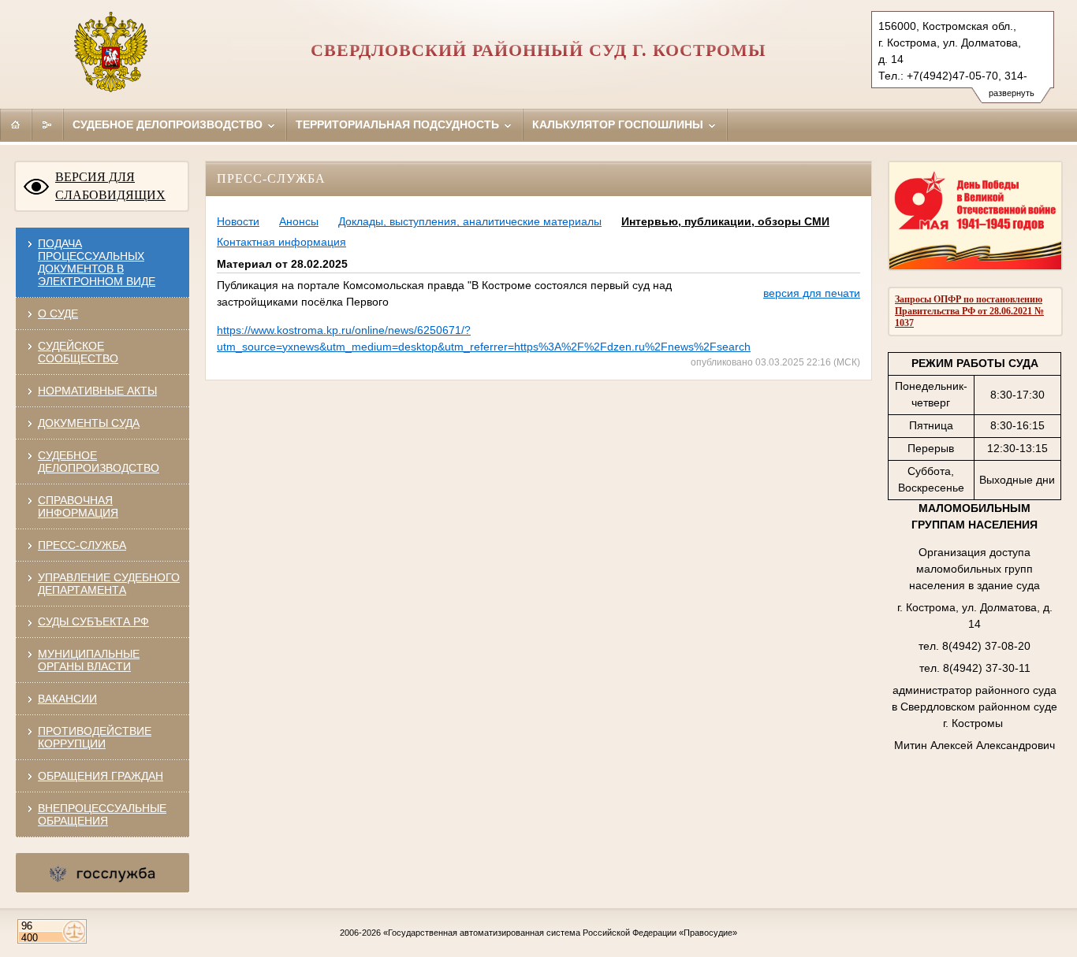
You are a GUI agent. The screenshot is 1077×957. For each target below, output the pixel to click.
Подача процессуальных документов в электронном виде (96, 262)
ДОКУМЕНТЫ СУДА (89, 423)
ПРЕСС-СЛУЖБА (82, 545)
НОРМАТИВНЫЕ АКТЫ (97, 390)
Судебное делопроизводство (169, 124)
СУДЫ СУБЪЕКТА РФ (93, 621)
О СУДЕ (58, 313)
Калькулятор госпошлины (619, 124)
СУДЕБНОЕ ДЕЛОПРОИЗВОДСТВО (98, 461)
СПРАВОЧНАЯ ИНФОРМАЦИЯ (78, 506)
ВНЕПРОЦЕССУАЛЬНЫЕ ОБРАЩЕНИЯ (102, 814)
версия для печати (811, 293)
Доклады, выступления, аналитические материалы (470, 221)
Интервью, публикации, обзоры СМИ (725, 221)
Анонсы (299, 221)
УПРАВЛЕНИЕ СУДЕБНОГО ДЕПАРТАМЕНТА (109, 583)
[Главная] (16, 124)
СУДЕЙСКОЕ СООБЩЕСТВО (78, 352)
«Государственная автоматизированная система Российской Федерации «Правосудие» (560, 932)
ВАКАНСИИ (67, 698)
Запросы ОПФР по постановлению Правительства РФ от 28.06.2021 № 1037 (969, 311)
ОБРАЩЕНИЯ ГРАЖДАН (100, 776)
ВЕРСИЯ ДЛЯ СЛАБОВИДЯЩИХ (110, 186)
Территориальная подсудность (399, 124)
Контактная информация (281, 242)
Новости (238, 221)
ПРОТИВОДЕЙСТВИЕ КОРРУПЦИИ (94, 737)
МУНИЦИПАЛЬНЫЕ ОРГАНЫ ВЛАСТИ (89, 660)
